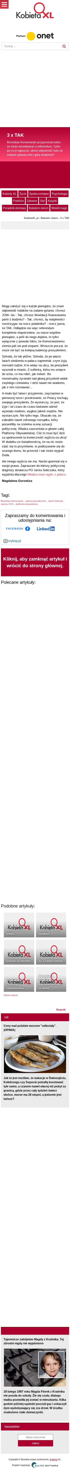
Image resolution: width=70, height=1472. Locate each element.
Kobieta (54, 1459)
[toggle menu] (4, 4)
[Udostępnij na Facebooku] (18, 528)
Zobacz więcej (11, 995)
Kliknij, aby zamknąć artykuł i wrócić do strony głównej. (35, 562)
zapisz (35, 1443)
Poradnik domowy (14, 208)
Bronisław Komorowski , (13, 501)
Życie (22, 193)
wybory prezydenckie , (36, 501)
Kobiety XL (10, 193)
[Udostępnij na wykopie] (12, 541)
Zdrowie (32, 200)
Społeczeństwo (39, 193)
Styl (42, 200)
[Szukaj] (64, 46)
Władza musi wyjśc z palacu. (47, 474)
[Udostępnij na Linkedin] (46, 528)
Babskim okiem (38, 208)
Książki (52, 200)
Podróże (18, 200)
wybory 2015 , (8, 504)
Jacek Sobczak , (56, 501)
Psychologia (59, 193)
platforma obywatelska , (27, 504)
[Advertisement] (35, 89)
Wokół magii (59, 208)
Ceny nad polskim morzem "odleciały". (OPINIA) (30, 1028)
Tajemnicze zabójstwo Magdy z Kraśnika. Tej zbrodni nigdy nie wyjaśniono (34, 1341)
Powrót (61, 1009)
